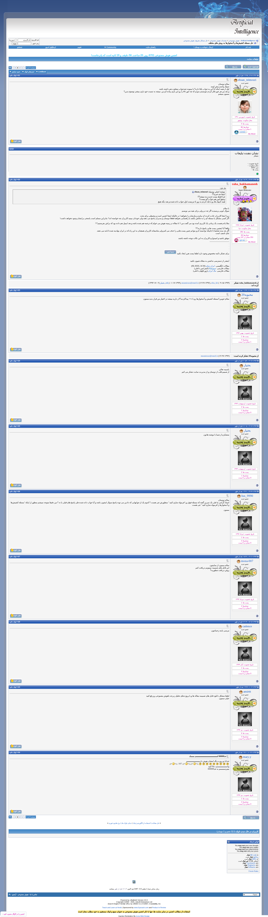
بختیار (162, 283)
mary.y (247, 756)
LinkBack (42, 72)
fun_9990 (247, 495)
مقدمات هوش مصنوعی (218, 41)
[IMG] (254, 859)
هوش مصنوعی (23, 894)
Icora (138, 916)
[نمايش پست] (193, 192)
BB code (253, 855)
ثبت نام (248, 47)
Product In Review (159, 907)
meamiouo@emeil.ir (190, 283)
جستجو (19, 47)
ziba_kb (214, 283)
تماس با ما (33, 894)
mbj (167, 283)
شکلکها (255, 857)
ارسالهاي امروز (50, 47)
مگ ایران (212, 271)
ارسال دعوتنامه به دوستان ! (203, 47)
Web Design (145, 916)
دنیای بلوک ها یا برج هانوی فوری (120, 823)
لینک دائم (13, 75)
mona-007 (247, 561)
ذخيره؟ (11, 40)
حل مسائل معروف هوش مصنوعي (195, 41)
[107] (194, 763)
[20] (227, 763)
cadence (247, 626)
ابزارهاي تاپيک (29, 72)
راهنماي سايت (151, 47)
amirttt (247, 691)
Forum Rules (253, 871)
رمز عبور (36, 43)
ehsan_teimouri (247, 79)
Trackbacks (250, 863)
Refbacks (251, 867)
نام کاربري (35, 40)
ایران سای (210, 266)
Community (111, 47)
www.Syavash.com (141, 907)
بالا (10, 894)
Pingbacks (251, 865)
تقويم (79, 47)
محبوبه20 (247, 294)
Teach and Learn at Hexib (112, 907)
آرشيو (14, 894)
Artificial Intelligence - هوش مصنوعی (242, 41)
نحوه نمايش (16, 72)
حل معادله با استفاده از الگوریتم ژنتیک (146, 823)
